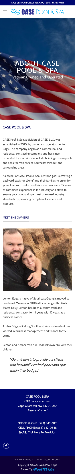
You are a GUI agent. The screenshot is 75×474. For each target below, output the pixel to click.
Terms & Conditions (47, 459)
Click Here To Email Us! (42, 432)
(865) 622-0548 (46, 427)
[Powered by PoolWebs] (37, 469)
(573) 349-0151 (47, 423)
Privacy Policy (24, 459)
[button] (5, 11)
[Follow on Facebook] (6, 446)
